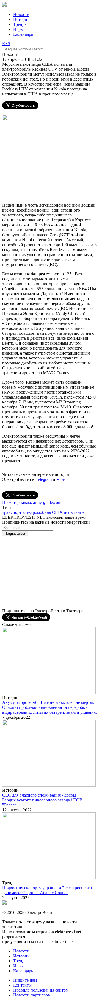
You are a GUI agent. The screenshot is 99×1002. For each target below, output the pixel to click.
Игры (18, 29)
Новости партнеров (31, 995)
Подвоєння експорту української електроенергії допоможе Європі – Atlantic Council (47, 890)
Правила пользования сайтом (40, 990)
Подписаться (15, 533)
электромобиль (37, 512)
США (57, 512)
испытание (74, 512)
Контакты (22, 985)
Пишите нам (25, 980)
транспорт (11, 512)
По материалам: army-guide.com (31, 502)
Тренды (20, 24)
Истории (21, 19)
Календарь (23, 34)
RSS (6, 43)
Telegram (43, 479)
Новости (21, 14)
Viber (61, 479)
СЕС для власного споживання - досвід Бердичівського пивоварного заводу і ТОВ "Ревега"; (42, 800)
